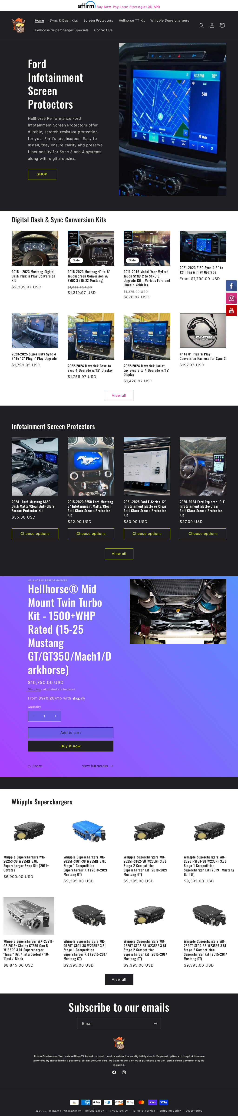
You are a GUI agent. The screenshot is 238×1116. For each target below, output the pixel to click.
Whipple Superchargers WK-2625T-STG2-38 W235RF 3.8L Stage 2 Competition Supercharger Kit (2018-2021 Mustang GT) (146, 866)
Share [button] (37, 766)
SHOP (42, 174)
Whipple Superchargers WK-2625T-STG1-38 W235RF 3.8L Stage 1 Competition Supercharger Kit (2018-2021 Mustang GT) (86, 866)
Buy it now (71, 746)
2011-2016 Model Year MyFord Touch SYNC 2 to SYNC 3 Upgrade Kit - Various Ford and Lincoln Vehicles (147, 278)
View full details (95, 766)
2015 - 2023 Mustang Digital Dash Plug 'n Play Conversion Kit (33, 276)
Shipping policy (170, 1110)
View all (119, 395)
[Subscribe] (155, 1023)
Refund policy (94, 1110)
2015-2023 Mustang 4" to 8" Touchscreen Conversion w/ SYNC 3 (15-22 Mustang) (89, 276)
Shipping (34, 689)
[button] (202, 25)
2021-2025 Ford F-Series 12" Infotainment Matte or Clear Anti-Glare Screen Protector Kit (145, 508)
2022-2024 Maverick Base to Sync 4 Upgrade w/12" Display (90, 368)
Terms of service (143, 1110)
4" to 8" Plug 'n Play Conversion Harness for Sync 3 (203, 356)
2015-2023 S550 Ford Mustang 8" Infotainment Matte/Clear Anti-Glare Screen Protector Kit (90, 508)
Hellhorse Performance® (64, 1111)
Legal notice (194, 1110)
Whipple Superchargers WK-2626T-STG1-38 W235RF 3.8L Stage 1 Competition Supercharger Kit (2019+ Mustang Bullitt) (209, 866)
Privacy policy (118, 1110)
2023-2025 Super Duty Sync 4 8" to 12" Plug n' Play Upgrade (34, 356)
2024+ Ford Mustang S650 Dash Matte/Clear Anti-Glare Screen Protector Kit (33, 506)
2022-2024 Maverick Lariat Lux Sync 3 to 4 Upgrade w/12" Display (147, 370)
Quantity (34, 707)
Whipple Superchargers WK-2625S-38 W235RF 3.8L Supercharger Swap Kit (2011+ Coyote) (26, 863)
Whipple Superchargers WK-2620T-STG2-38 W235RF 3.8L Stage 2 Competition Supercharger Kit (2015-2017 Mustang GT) (145, 950)
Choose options (35, 533)
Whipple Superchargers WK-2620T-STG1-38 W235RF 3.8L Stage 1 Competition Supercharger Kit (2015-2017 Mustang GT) (85, 950)
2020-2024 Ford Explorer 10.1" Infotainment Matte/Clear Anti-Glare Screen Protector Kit (202, 508)
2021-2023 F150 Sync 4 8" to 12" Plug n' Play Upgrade (201, 269)
